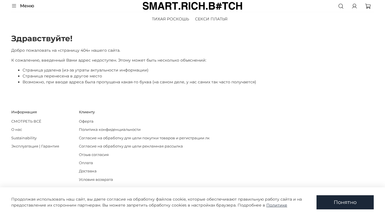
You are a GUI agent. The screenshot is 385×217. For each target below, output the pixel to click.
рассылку (117, 129)
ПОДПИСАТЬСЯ (136, 142)
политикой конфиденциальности (143, 124)
